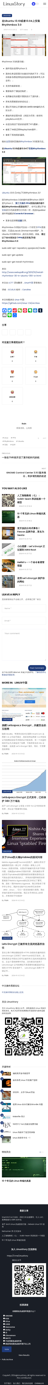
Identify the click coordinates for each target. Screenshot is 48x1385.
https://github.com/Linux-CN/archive (21, 303)
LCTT (11, 282)
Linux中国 (7, 15)
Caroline (26, 289)
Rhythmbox (26, 141)
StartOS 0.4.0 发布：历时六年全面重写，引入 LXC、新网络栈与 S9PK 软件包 (23, 1218)
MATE (8, 1338)
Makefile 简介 (19, 1116)
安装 (31, 148)
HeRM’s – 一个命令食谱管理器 (30, 564)
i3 (6, 1332)
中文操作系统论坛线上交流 (12, 992)
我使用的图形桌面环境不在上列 (17, 1344)
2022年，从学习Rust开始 (24, 1092)
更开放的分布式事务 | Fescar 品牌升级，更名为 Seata (30, 532)
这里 (8, 141)
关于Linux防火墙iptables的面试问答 (22, 857)
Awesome (10, 1327)
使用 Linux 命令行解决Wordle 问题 (28, 1104)
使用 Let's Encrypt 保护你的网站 (31, 580)
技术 (13, 444)
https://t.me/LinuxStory (17, 1256)
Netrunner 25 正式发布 (11, 1231)
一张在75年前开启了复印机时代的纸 (20, 457)
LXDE (7, 1324)
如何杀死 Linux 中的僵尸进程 (25, 1080)
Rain (24, 423)
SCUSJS (12, 289)
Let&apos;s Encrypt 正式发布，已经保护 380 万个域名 (24, 799)
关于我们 (7, 1383)
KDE (7, 1318)
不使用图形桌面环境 (13, 1341)
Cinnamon (10, 1335)
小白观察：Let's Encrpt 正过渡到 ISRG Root (31, 548)
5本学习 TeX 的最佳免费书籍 (25, 1124)
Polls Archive (7, 1359)
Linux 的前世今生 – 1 (21, 1137)
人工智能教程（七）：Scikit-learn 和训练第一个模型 (31, 499)
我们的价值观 (27, 1383)
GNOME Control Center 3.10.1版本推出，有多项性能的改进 (26, 474)
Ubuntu (8, 148)
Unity (7, 1330)
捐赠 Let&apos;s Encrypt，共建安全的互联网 (24, 727)
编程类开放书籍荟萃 (21, 1073)
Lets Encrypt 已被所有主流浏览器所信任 (23, 945)
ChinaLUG (39, 1383)
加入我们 (16, 1383)
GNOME (9, 1316)
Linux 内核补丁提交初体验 (24, 1132)
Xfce (7, 1321)
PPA (28, 203)
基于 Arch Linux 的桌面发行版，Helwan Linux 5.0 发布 (23, 1225)
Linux (17, 299)
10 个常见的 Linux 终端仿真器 (31, 515)
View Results (24, 1355)
